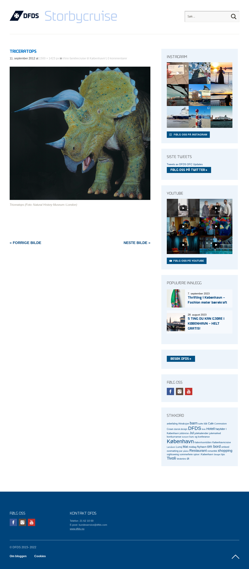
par (180, 451)
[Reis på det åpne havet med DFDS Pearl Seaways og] (221, 117)
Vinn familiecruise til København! (84, 58)
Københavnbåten (203, 442)
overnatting (172, 451)
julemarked (215, 433)
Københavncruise (221, 442)
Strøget (217, 454)
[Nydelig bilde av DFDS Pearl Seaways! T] (178, 95)
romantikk (212, 451)
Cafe (211, 423)
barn (194, 423)
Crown (170, 429)
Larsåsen (171, 447)
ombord (225, 447)
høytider (220, 429)
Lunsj (179, 446)
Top (235, 557)
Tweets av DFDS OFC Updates (185, 164)
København (180, 441)
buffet (200, 424)
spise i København (203, 454)
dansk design (180, 429)
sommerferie (186, 454)
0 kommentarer (117, 58)
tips (223, 454)
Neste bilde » (137, 243)
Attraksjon (183, 423)
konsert (185, 437)
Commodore (220, 423)
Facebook (170, 391)
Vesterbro (181, 459)
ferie (204, 429)
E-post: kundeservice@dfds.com (88, 524)
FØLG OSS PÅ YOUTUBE (188, 260)
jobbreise (184, 433)
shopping (225, 450)
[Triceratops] (80, 198)
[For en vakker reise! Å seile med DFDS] (200, 95)
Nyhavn (201, 446)
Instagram (179, 391)
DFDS (194, 428)
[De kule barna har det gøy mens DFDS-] (200, 117)
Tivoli (171, 458)
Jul (192, 433)
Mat (185, 446)
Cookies (40, 556)
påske (186, 451)
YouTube (188, 391)
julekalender (201, 433)
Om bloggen (18, 556)
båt (205, 423)
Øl (188, 459)
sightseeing (173, 454)
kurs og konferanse (199, 436)
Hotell (210, 429)
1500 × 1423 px (49, 58)
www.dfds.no (77, 528)
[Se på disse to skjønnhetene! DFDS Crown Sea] (178, 117)
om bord (214, 446)
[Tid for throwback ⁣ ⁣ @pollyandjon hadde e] (221, 95)
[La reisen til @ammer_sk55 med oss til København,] (178, 73)
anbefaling (172, 423)
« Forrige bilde (25, 243)
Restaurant (198, 450)
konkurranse (174, 436)
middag (192, 447)
